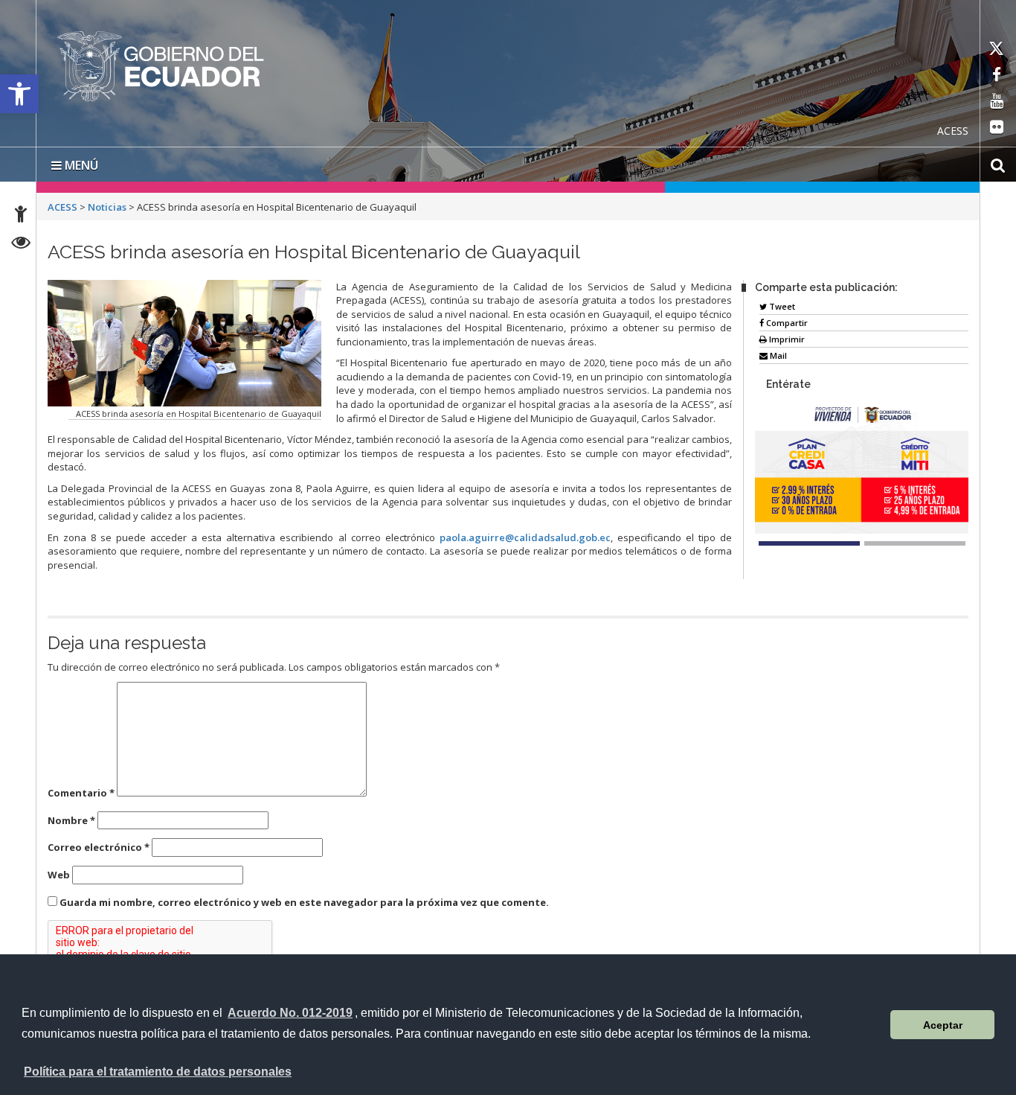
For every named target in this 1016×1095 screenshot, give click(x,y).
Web (59, 874)
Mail (777, 355)
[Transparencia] (21, 244)
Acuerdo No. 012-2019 (290, 1012)
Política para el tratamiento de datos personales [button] (158, 1071)
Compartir (786, 322)
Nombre (71, 820)
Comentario (81, 792)
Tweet (781, 306)
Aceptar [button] (942, 1025)
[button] (19, 93)
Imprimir (786, 339)
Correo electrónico (98, 847)
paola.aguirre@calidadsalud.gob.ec (525, 537)
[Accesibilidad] (21, 216)
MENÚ (80, 165)
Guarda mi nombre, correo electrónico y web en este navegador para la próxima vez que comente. (304, 902)
